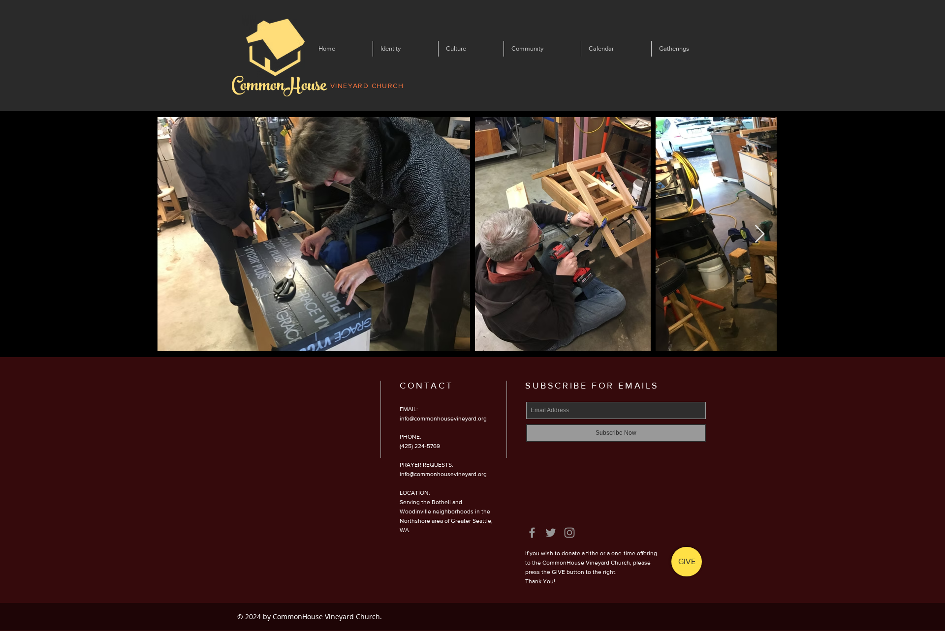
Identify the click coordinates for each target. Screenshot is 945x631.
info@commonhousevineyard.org (443, 418)
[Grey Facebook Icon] (532, 533)
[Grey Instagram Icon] (569, 533)
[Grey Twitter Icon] (551, 533)
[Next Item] (759, 234)
